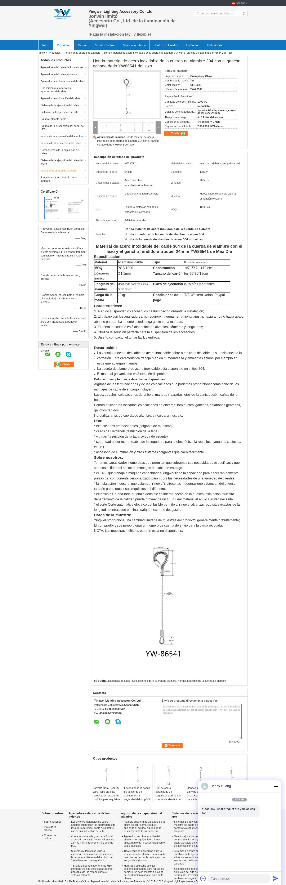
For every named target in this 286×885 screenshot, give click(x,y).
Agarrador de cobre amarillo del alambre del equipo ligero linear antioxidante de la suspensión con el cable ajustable (144, 841)
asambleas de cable (118, 680)
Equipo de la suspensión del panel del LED (62, 128)
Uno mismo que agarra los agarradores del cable (56, 90)
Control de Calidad (165, 45)
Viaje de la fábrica (50, 829)
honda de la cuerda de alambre (82, 52)
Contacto (192, 45)
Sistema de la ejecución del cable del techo (62, 162)
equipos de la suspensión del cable (61, 143)
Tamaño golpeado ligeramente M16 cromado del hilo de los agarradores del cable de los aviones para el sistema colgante (91, 870)
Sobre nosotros (105, 45)
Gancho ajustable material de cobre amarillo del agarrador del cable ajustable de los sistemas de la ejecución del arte (192, 841)
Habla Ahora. (214, 45)
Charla (175, 133)
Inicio (45, 45)
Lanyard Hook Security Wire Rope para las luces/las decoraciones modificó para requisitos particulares (106, 796)
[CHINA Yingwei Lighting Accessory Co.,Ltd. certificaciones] (51, 207)
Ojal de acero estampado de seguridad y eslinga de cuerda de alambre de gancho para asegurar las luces (169, 797)
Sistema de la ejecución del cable (60, 105)
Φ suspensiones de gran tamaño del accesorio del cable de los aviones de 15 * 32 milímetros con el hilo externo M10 (92, 841)
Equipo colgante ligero (53, 119)
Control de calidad (50, 837)
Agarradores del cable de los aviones (62, 67)
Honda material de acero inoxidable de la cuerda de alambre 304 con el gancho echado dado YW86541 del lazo (128, 141)
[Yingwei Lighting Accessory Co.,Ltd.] (61, 13)
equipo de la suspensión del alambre (62, 136)
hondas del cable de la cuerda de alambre (202, 680)
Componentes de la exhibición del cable (60, 152)
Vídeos (82, 45)
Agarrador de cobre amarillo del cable (62, 81)
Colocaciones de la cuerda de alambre (154, 680)
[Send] (275, 878)
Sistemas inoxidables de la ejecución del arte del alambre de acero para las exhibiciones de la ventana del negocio (193, 873)
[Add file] (203, 878)
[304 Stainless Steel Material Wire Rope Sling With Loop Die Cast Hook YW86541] (127, 95)
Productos (63, 45)
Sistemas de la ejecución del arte (59, 112)
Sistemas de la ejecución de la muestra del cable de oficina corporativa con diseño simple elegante (191, 826)
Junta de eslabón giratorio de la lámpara (59, 179)
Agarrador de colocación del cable (60, 98)
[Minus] (275, 786)
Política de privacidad (50, 881)
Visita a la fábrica (134, 45)
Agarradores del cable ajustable (59, 74)
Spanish (240, 3)
